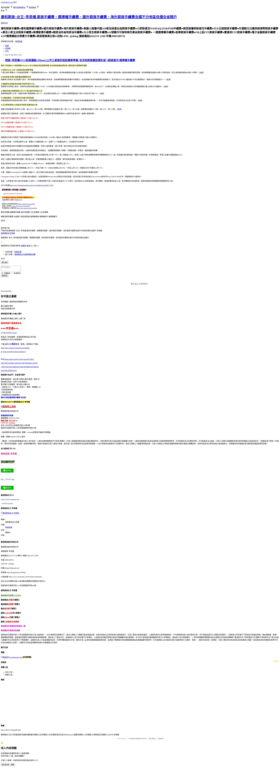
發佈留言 (4, 276)
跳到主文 (4, 23)
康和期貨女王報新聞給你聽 (24, 254)
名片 (7, 51)
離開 (12, 765)
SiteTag (276, 661)
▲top (3, 258)
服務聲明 (161, 738)
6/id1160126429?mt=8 (9, 370)
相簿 (7, 46)
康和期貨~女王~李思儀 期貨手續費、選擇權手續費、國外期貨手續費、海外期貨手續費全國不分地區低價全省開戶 (89, 17)
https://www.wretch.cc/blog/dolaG (27, 208)
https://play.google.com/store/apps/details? (15, 348)
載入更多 (4, 262)
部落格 (7, 48)
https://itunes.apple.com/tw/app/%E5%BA (19, 359)
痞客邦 (23, 246)
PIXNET (123, 738)
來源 (201, 72)
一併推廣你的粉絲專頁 (7, 503)
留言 (28, 246)
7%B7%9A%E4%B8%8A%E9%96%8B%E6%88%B (20, 367)
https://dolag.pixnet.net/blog (26, 204)
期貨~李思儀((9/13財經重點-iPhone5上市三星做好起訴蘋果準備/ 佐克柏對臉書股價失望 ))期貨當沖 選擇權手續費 (70, 60)
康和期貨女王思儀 (8, 233)
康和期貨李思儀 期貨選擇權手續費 (10, 499)
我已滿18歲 (5, 765)
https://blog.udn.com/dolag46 (21, 206)
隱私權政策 (152, 738)
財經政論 (18, 41)
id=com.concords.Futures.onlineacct (13, 352)
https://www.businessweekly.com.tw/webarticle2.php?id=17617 (31, 185)
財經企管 (17, 252)
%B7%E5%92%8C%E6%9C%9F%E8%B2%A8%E (19, 363)
